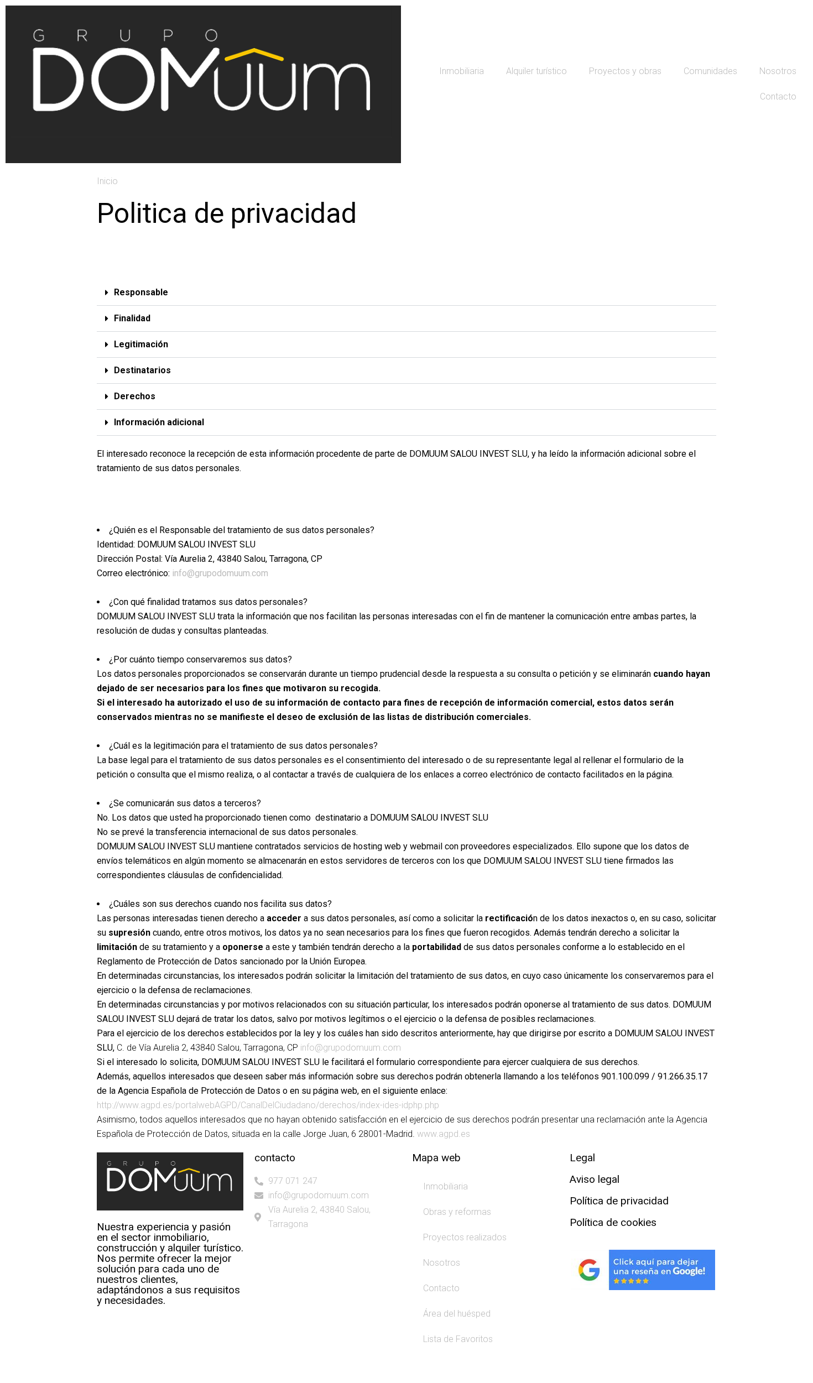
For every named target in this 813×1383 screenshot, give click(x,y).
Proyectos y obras (625, 71)
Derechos (134, 396)
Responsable (141, 292)
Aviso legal (594, 1179)
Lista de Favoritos (458, 1339)
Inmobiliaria (461, 71)
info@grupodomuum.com (220, 573)
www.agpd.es (443, 1134)
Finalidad (132, 318)
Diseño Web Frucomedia (269, 1370)
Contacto (778, 96)
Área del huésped (457, 1313)
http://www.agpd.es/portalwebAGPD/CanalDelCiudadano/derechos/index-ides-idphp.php (269, 1105)
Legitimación (141, 344)
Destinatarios (142, 370)
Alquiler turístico (536, 71)
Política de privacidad (619, 1200)
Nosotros (777, 71)
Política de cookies (613, 1222)
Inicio (107, 181)
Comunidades (710, 71)
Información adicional (159, 422)
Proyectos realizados (465, 1237)
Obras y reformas (457, 1212)
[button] (406, 293)
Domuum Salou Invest (183, 1370)
